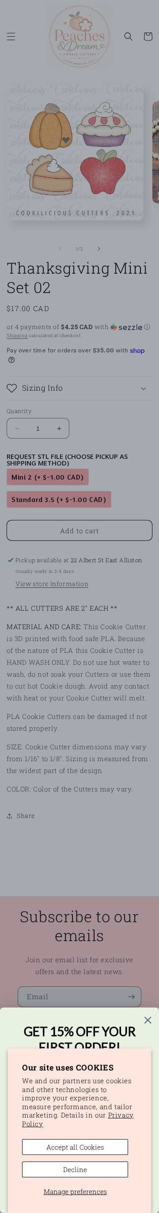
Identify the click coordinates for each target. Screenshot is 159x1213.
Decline (75, 1169)
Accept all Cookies (75, 1147)
